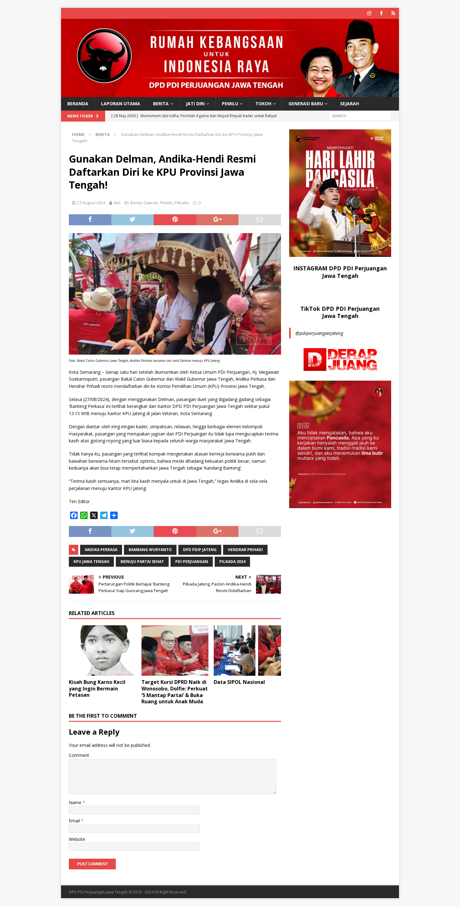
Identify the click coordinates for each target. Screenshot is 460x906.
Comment (79, 755)
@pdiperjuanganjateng (319, 333)
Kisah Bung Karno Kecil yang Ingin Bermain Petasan (97, 689)
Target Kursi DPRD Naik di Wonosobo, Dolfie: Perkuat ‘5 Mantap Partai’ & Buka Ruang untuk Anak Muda (174, 692)
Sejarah (349, 104)
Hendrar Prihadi (245, 549)
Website (77, 839)
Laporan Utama (120, 104)
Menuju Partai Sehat (142, 561)
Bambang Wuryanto (150, 549)
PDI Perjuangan (191, 561)
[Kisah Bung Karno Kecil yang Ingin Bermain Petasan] (102, 650)
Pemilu (230, 104)
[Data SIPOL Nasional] (247, 650)
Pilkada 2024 (232, 561)
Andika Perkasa (101, 549)
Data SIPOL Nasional (239, 682)
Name (76, 802)
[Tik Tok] (393, 13)
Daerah (151, 203)
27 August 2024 (91, 203)
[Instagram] (369, 13)
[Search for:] (360, 115)
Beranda (77, 104)
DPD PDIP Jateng (200, 549)
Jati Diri (195, 104)
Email (75, 821)
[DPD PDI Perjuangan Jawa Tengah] (230, 93)
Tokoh (263, 104)
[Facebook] (381, 13)
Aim (117, 203)
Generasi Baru (306, 104)
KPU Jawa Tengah (91, 561)
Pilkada (182, 203)
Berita (161, 104)
